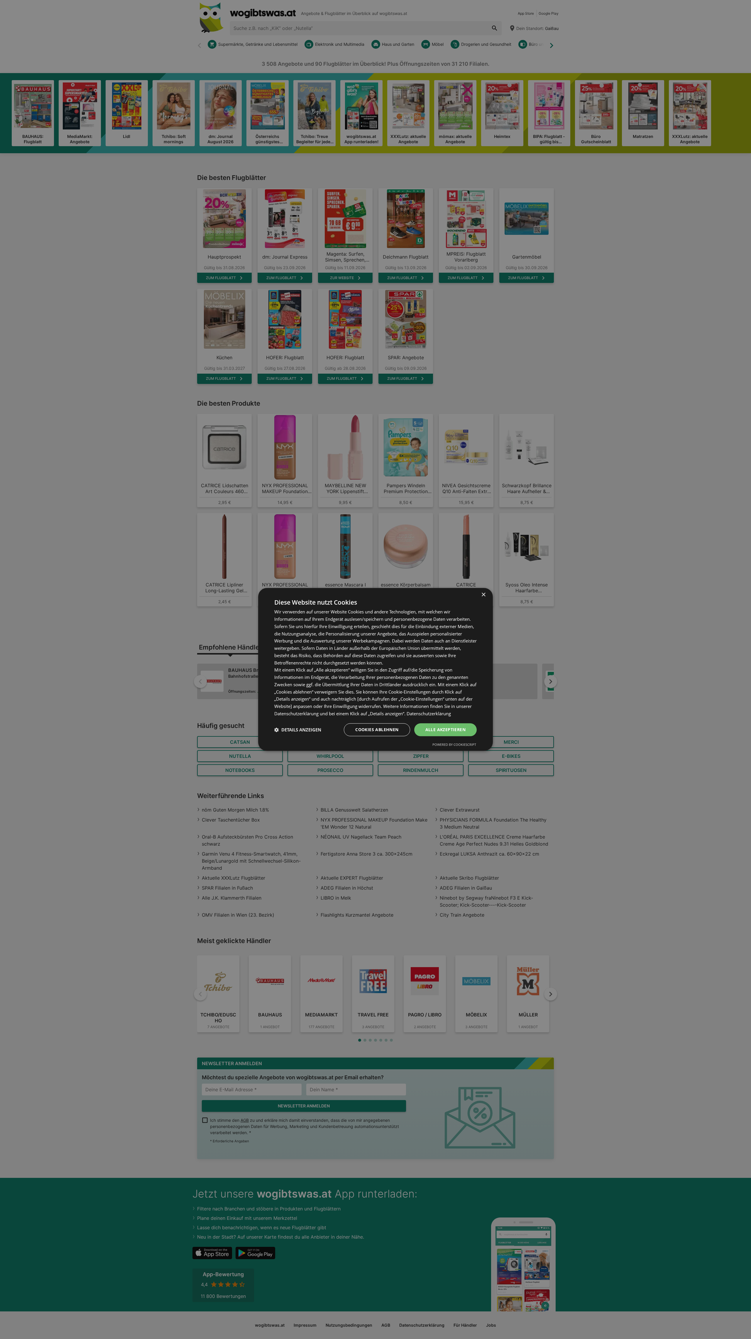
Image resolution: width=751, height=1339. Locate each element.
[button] (297, 729)
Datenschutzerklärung (429, 713)
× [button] (483, 595)
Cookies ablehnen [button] (376, 729)
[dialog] (375, 669)
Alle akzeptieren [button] (445, 729)
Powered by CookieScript (454, 745)
